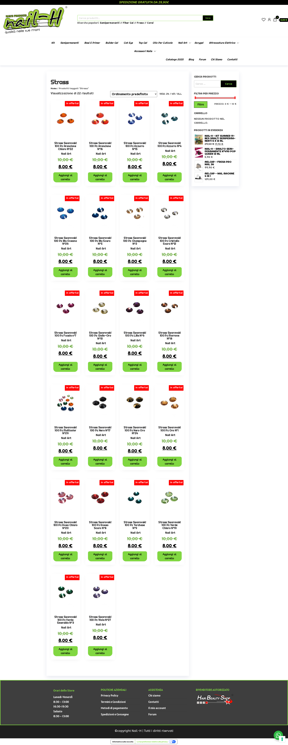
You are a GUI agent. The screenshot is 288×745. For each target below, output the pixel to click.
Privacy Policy (109, 695)
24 (167, 93)
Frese (140, 22)
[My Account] (269, 19)
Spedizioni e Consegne (115, 714)
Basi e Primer (92, 42)
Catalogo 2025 (175, 59)
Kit (53, 42)
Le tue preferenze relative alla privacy (152, 742)
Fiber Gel (128, 22)
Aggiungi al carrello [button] (65, 177)
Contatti (232, 59)
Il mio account (157, 708)
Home (54, 88)
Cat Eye (128, 42)
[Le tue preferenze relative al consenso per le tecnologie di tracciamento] (282, 739)
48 (173, 93)
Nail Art (182, 42)
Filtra (201, 104)
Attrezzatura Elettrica (222, 42)
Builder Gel (112, 42)
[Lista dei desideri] (264, 19)
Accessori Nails (143, 51)
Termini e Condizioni (113, 702)
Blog (191, 59)
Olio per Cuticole (162, 42)
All (179, 93)
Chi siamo (216, 59)
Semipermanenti (110, 22)
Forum (202, 59)
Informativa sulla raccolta (122, 742)
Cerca (207, 18)
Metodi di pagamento (114, 708)
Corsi (150, 22)
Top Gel (142, 42)
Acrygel (198, 42)
